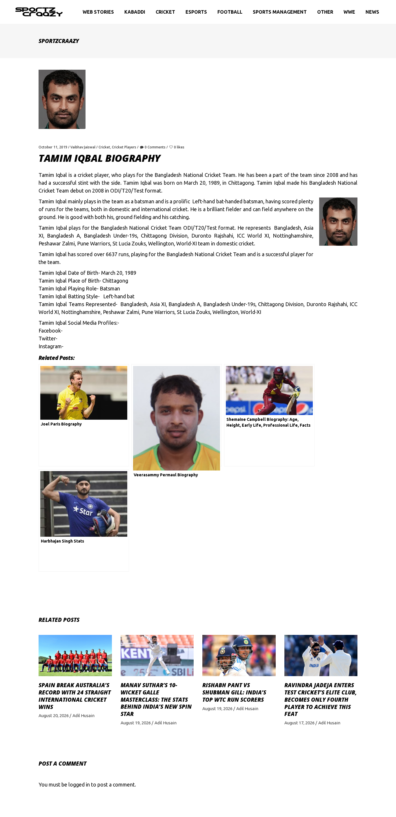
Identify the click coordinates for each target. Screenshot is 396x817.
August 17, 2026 (299, 722)
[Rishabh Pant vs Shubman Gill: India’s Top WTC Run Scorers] (239, 655)
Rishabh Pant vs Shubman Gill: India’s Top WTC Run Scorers (234, 692)
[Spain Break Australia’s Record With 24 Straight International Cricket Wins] (75, 655)
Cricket (104, 147)
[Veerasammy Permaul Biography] (176, 415)
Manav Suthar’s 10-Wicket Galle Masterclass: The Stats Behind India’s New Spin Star (156, 699)
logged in (79, 784)
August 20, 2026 (54, 715)
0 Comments (155, 147)
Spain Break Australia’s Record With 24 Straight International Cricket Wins (75, 695)
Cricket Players (124, 147)
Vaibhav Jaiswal (82, 147)
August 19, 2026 (136, 722)
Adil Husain (83, 715)
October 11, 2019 (53, 147)
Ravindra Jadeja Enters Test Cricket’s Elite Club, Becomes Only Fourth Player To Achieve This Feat (320, 699)
